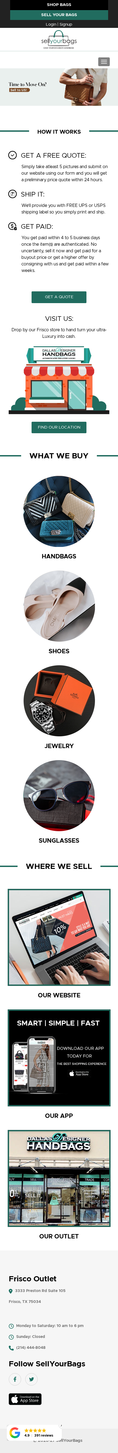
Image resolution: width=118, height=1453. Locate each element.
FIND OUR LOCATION (59, 427)
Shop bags (59, 5)
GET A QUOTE (59, 297)
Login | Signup (59, 24)
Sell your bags (59, 15)
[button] (34, 1433)
